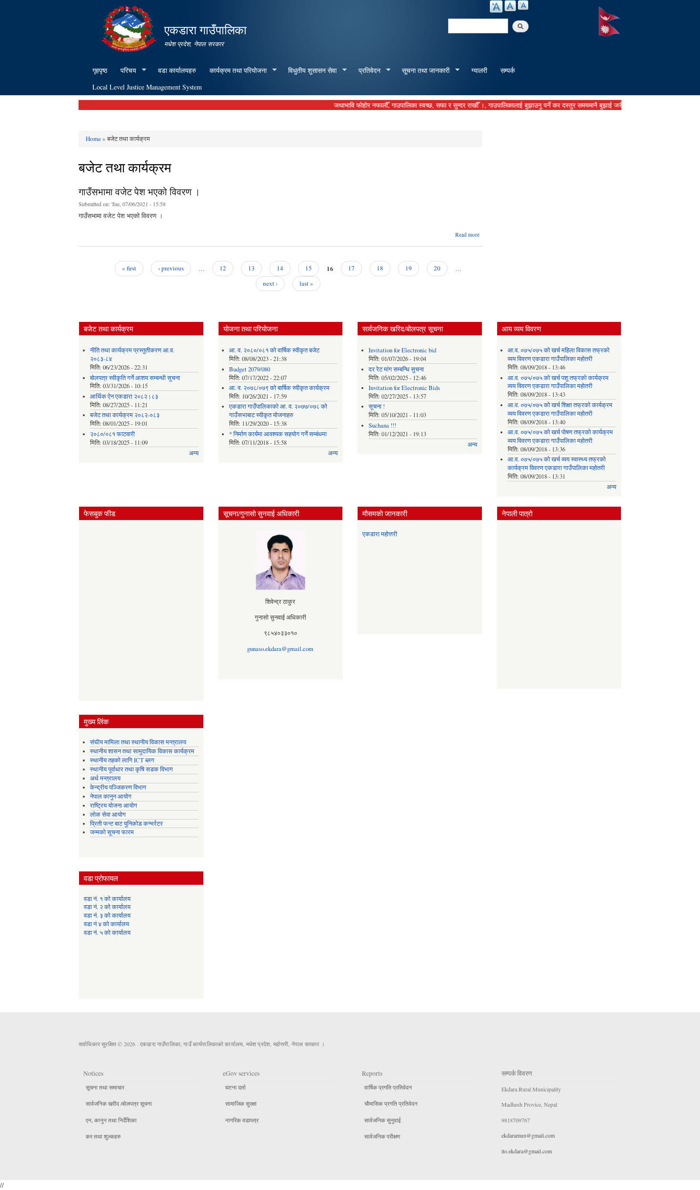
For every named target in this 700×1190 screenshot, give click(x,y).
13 (251, 268)
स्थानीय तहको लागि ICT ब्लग (122, 760)
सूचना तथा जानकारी (422, 70)
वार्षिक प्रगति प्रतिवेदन (388, 1087)
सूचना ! (377, 406)
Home (93, 138)
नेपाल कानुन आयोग (110, 796)
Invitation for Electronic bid (402, 350)
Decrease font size (523, 5)
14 (280, 268)
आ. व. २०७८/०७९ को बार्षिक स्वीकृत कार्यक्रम (279, 388)
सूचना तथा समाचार (105, 1087)
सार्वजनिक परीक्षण (382, 1136)
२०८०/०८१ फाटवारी (112, 434)
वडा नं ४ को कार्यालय (106, 924)
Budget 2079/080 (249, 369)
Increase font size (496, 6)
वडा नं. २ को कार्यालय (107, 907)
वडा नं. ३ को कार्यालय (107, 915)
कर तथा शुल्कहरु (103, 1136)
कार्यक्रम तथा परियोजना (235, 70)
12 (223, 268)
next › (270, 283)
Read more (467, 234)
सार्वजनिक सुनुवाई (382, 1120)
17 (351, 268)
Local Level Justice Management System (147, 86)
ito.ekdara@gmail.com (526, 1151)
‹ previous (171, 268)
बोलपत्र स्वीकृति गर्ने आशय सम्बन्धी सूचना (135, 378)
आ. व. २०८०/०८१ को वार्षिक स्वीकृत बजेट (274, 350)
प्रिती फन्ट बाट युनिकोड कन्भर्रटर (126, 824)
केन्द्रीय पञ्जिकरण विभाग (118, 787)
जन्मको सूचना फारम (112, 832)
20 (437, 268)
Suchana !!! (382, 425)
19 (408, 268)
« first (129, 268)
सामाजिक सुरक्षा (241, 1103)
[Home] (130, 27)
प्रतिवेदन (366, 70)
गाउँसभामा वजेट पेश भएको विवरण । (139, 191)
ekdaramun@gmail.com (528, 1135)
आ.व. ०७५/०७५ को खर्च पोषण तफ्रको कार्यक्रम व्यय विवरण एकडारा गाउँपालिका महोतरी (560, 436)
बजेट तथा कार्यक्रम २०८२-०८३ (125, 415)
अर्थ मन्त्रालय (105, 778)
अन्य (194, 453)
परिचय (125, 70)
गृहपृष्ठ (99, 70)
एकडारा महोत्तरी (379, 534)
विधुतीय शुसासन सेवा (309, 70)
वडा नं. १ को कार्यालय (107, 899)
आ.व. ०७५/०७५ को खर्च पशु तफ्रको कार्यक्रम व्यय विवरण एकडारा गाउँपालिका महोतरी (558, 382)
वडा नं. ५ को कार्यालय (107, 933)
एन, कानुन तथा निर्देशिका (111, 1120)
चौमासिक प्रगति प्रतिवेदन (391, 1103)
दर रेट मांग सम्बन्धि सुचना (396, 369)
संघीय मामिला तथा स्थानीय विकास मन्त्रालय (138, 742)
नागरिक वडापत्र (242, 1120)
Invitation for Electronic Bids (404, 388)
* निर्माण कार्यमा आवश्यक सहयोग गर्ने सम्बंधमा (278, 434)
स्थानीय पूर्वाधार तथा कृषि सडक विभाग (131, 769)
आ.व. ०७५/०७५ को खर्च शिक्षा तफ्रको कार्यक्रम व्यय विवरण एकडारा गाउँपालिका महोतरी (560, 409)
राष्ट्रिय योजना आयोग (113, 805)
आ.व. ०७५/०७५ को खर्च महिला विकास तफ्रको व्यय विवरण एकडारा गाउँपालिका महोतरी (559, 354)
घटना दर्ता (235, 1087)
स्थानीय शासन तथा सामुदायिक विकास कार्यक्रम (142, 751)
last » (306, 283)
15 (308, 268)
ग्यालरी (479, 70)
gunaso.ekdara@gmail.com (280, 649)
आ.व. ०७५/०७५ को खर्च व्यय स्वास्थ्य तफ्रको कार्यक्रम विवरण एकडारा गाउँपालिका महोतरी (557, 463)
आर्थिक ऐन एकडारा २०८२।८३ (124, 396)
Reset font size (510, 5)
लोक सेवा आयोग (108, 814)
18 (380, 268)
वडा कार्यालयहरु (177, 70)
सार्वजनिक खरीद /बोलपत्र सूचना (119, 1103)
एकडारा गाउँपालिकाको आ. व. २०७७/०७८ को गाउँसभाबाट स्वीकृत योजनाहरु (278, 410)
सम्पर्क (507, 70)
